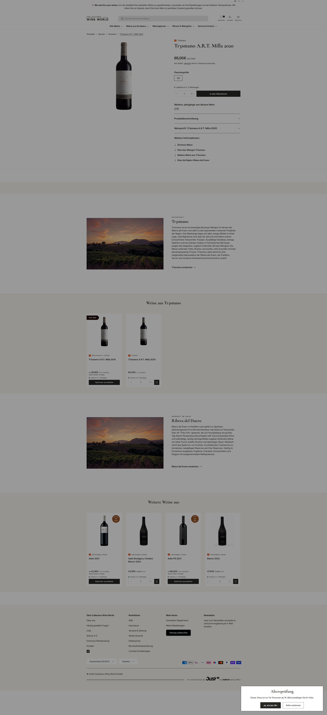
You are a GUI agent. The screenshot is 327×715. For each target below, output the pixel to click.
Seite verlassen (293, 705)
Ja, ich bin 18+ (271, 705)
